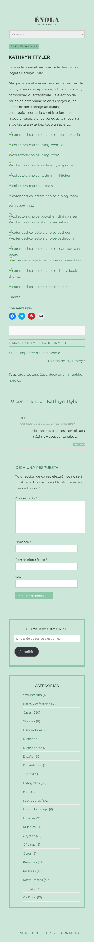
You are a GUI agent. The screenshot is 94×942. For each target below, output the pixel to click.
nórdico (15, 380)
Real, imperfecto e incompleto (35, 353)
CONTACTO (70, 933)
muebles (75, 374)
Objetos (29, 836)
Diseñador (31, 739)
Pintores (29, 871)
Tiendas (29, 888)
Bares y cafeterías (36, 704)
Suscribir (26, 652)
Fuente (15, 297)
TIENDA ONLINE (27, 933)
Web (19, 577)
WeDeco (29, 897)
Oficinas (29, 844)
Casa (43, 374)
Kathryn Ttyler (29, 57)
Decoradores (28, 46)
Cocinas (29, 721)
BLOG (50, 933)
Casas (15, 46)
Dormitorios (32, 765)
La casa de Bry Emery (65, 361)
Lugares (29, 818)
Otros (27, 853)
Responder (80, 444)
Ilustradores (32, 800)
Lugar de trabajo (35, 809)
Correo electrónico (31, 560)
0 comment (57, 343)
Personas (30, 862)
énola (27, 774)
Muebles (29, 827)
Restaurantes (33, 880)
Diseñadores (32, 747)
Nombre (23, 542)
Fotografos (31, 783)
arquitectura (28, 374)
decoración (58, 374)
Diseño (28, 756)
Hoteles (29, 791)
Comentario (26, 498)
